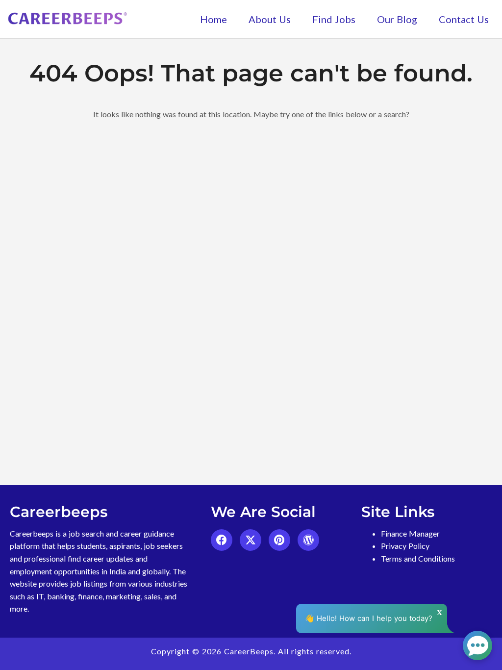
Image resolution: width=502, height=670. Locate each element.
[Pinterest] (279, 540)
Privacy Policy (405, 545)
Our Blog (397, 19)
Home (213, 19)
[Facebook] (221, 540)
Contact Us (464, 19)
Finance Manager (410, 533)
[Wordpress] (308, 540)
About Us (270, 19)
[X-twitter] (250, 540)
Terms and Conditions (418, 558)
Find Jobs (333, 19)
